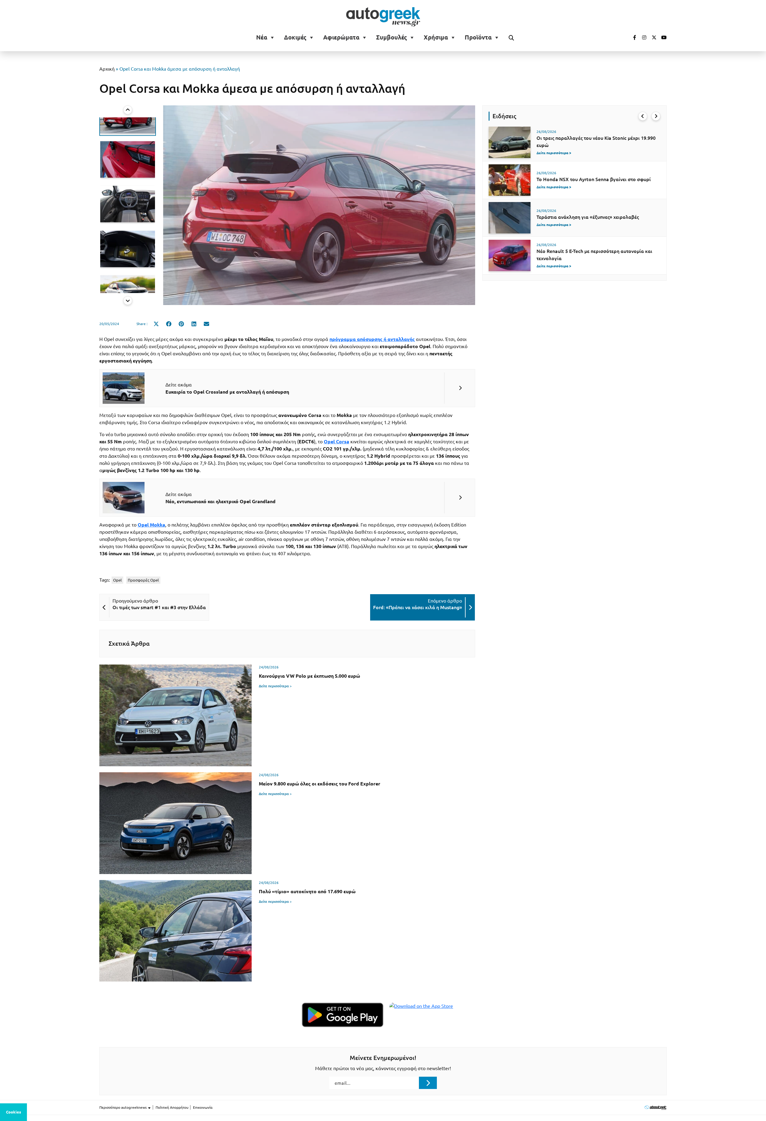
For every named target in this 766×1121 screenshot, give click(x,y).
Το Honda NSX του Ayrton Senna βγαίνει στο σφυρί (593, 179)
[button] (127, 138)
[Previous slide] (127, 109)
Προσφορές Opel (143, 580)
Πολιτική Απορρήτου (172, 1107)
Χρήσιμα (436, 37)
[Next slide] (127, 300)
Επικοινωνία (202, 1107)
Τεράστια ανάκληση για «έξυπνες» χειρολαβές (587, 217)
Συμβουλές (391, 37)
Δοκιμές (295, 37)
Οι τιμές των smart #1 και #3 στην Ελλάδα (159, 607)
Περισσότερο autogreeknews (123, 1107)
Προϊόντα (478, 37)
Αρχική (107, 69)
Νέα (261, 37)
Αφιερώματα (341, 37)
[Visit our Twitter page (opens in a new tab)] (652, 37)
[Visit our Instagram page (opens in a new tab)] (641, 37)
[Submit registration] (428, 1083)
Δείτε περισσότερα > (275, 686)
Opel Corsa (336, 441)
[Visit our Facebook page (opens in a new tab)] (631, 37)
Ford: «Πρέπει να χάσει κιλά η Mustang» (417, 607)
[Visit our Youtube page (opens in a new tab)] (662, 37)
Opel (117, 580)
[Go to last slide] (642, 116)
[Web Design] (655, 1107)
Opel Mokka (151, 524)
